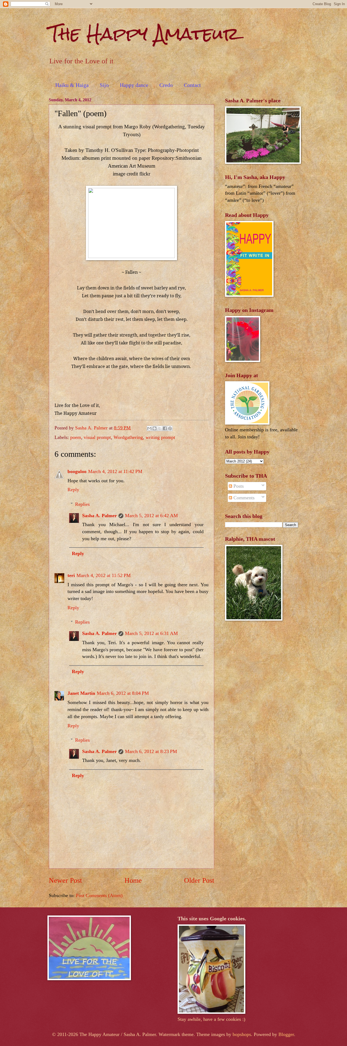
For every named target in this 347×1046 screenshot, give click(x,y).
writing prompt (160, 437)
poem (75, 437)
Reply (73, 489)
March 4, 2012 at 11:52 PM (103, 575)
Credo (166, 85)
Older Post (199, 880)
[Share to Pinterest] (170, 428)
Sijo (104, 85)
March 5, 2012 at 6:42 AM (151, 515)
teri (71, 575)
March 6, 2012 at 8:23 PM (151, 751)
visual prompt (97, 437)
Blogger (286, 1034)
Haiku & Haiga (72, 85)
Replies (82, 504)
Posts (238, 486)
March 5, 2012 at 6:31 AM (151, 633)
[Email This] (149, 428)
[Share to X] (159, 428)
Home (133, 880)
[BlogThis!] (154, 428)
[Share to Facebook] (165, 428)
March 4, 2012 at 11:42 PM (115, 471)
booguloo (77, 471)
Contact (192, 85)
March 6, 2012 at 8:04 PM (123, 693)
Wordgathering (128, 437)
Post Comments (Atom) (99, 895)
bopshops (242, 1034)
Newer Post (65, 880)
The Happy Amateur (144, 33)
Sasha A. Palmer (99, 515)
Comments (243, 497)
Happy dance (134, 85)
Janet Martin (81, 693)
